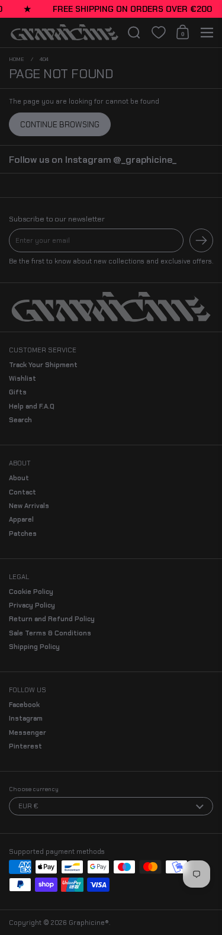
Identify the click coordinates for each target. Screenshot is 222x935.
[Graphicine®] (64, 32)
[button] (134, 33)
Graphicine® (89, 922)
